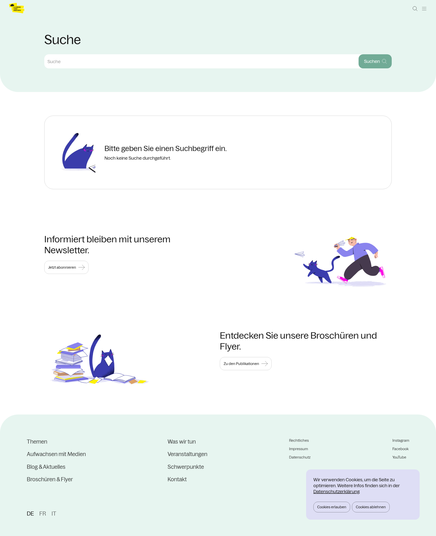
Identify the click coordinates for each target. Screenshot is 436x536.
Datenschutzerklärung (336, 491)
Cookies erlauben (331, 507)
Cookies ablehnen (371, 507)
